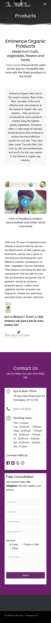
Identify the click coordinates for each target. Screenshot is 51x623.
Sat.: (15, 442)
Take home (13, 65)
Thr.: (15, 434)
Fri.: (15, 438)
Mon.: (16, 423)
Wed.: (16, 430)
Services (10, 540)
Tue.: (15, 427)
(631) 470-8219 (22, 409)
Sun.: (15, 446)
